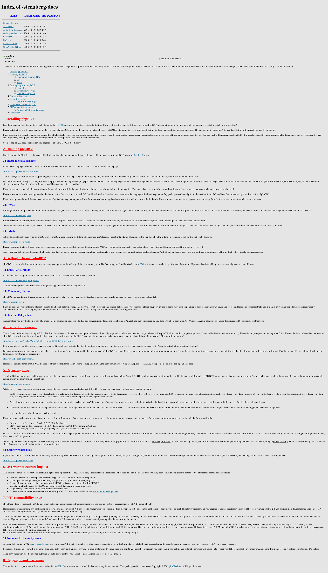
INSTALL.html (10, 43)
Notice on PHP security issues (30, 110)
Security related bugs (26, 101)
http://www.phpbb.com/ (14, 302)
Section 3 (138, 155)
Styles (19, 80)
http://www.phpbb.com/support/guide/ (21, 280)
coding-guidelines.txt (13, 30)
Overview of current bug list (23, 104)
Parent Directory (10, 23)
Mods (19, 82)
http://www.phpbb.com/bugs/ (16, 384)
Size (44, 15)
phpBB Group (175, 566)
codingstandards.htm (13, 33)
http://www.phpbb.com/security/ (18, 460)
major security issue (40, 544)
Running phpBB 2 (18, 74)
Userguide (21, 88)
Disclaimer (15, 112)
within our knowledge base (105, 491)
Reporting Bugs (17, 99)
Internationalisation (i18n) (29, 77)
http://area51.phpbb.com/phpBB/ (18, 358)
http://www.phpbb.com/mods (16, 241)
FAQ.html (7, 40)
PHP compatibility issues (21, 107)
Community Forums (26, 90)
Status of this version (19, 96)
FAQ (142, 264)
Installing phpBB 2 (19, 71)
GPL (59, 566)
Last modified (32, 15)
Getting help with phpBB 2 (22, 85)
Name (13, 15)
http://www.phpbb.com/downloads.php (21, 171)
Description (53, 15)
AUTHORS (8, 26)
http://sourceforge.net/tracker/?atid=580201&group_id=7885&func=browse (38, 341)
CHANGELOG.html (12, 47)
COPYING (8, 36)
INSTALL (60, 125)
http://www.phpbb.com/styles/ (17, 215)
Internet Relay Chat (26, 93)
